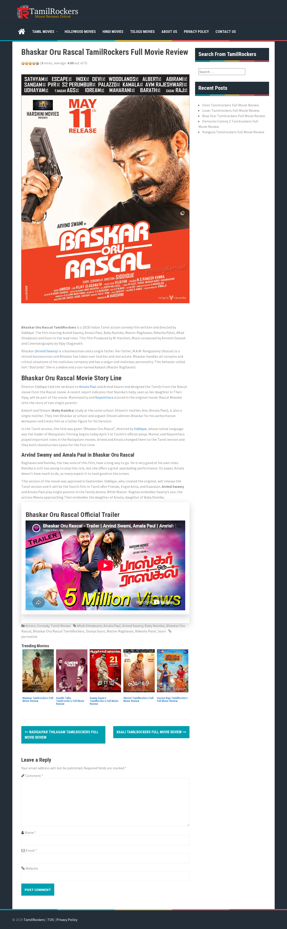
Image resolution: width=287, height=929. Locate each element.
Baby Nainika (155, 626)
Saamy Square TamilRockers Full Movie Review (104, 701)
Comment (34, 775)
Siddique (140, 428)
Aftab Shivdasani (89, 626)
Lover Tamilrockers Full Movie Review (230, 110)
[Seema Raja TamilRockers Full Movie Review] (172, 670)
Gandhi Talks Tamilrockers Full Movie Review (70, 701)
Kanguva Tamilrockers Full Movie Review (233, 132)
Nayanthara (104, 397)
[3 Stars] (30, 63)
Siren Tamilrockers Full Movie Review (230, 105)
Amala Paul (87, 386)
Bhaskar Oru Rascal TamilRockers (59, 631)
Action (30, 626)
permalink (29, 636)
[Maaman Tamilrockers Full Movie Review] (38, 670)
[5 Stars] (37, 63)
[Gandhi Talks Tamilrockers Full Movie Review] (71, 670)
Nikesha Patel (145, 631)
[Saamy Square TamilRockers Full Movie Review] (105, 670)
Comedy (43, 626)
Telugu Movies (142, 32)
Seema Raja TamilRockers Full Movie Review (172, 700)
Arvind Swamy (46, 351)
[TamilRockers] (47, 11)
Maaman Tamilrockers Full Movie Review (37, 700)
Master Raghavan (120, 631)
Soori (162, 631)
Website (32, 868)
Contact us (225, 32)
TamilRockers (34, 919)
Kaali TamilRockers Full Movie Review (150, 732)
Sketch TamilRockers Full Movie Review (138, 700)
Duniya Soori (95, 631)
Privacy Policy (196, 32)
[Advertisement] (103, 313)
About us (169, 32)
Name (30, 832)
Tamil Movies (43, 32)
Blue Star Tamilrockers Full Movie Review (233, 116)
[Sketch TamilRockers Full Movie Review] (139, 670)
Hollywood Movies (80, 32)
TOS (50, 919)
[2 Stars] (26, 63)
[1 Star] (23, 63)
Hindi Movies (112, 32)
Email (31, 850)
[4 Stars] (34, 63)
